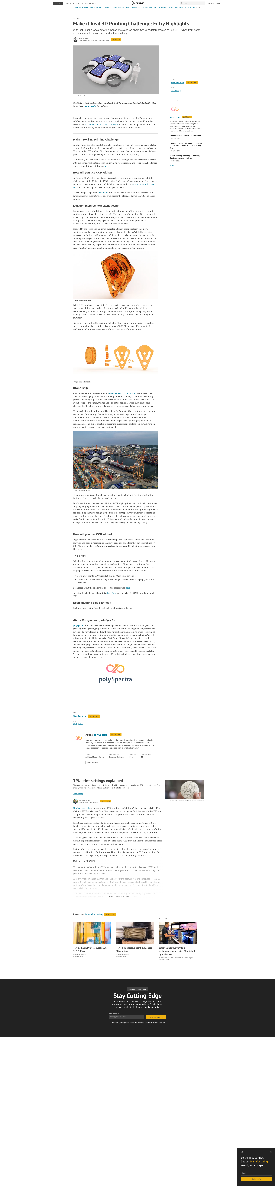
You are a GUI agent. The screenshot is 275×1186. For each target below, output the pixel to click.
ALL (200, 7)
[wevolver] (137, 3)
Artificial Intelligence (99, 7)
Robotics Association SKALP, (122, 393)
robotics (136, 7)
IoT (155, 7)
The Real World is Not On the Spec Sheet (186, 135)
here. (107, 166)
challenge (77, 18)
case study (163, 919)
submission (103, 192)
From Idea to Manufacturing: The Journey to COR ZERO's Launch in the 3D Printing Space (186, 145)
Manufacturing (81, 7)
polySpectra (78, 625)
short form (111, 593)
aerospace (192, 7)
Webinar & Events (89, 3)
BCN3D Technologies (185, 958)
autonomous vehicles (121, 7)
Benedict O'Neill (85, 800)
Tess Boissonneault (79, 954)
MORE (172, 165)
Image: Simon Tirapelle (82, 382)
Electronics (180, 7)
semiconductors (166, 7)
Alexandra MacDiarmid (166, 958)
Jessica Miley (83, 39)
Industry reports (72, 3)
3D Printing (147, 7)
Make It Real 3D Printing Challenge (101, 124)
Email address (114, 1013)
